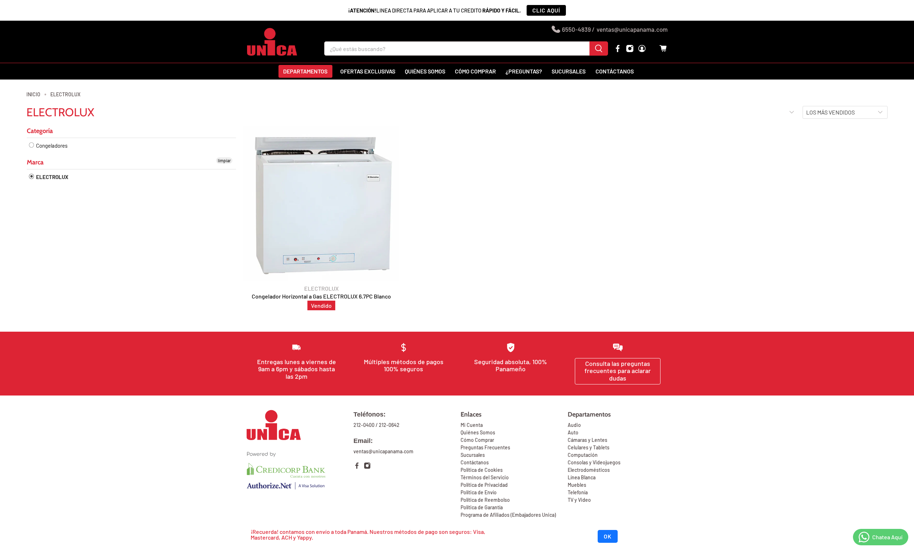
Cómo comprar (475, 71)
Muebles (577, 485)
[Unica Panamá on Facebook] (618, 48)
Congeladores (51, 145)
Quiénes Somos (478, 432)
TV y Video (579, 500)
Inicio (33, 94)
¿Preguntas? (524, 71)
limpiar (224, 160)
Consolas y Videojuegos (594, 462)
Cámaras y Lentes (587, 440)
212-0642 (389, 425)
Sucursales (569, 71)
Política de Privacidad (484, 485)
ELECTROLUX (65, 94)
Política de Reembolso (485, 500)
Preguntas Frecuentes (485, 447)
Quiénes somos (425, 71)
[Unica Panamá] (272, 42)
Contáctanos (615, 71)
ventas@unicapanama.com (632, 29)
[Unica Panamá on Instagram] (630, 48)
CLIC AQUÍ (546, 10)
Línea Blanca (582, 477)
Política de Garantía (482, 507)
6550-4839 (576, 29)
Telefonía (578, 492)
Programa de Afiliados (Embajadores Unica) (508, 515)
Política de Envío (479, 492)
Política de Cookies (482, 470)
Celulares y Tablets (588, 447)
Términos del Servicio (485, 477)
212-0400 (364, 425)
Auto (573, 432)
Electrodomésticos (589, 470)
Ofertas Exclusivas (367, 71)
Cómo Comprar (477, 440)
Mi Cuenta (472, 425)
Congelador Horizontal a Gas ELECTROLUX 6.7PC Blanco (321, 296)
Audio (574, 425)
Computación (583, 455)
